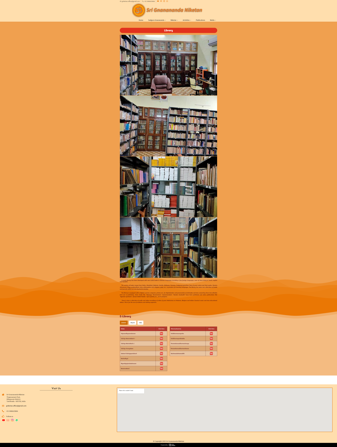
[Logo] (167, 11)
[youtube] (158, 1)
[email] (161, 1)
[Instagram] (12, 420)
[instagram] (164, 1)
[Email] (8, 420)
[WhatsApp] (16, 420)
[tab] (124, 323)
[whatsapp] (167, 1)
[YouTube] (3, 420)
